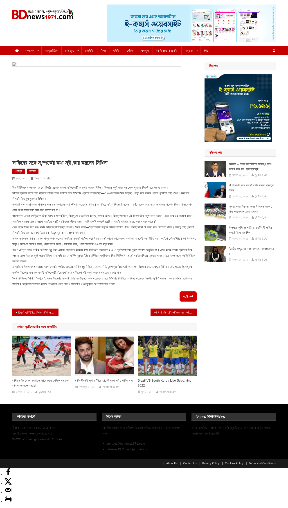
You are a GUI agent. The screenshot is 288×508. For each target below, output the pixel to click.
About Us (172, 463)
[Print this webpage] (8, 501)
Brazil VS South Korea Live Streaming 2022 (164, 383)
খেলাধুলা (144, 51)
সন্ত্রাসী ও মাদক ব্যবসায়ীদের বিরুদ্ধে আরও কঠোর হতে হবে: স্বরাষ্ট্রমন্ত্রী (250, 166)
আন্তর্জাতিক (51, 51)
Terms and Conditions (262, 463)
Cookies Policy (234, 463)
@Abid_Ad (44, 392)
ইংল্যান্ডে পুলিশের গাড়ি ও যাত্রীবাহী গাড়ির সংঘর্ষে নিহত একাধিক (250, 230)
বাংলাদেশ (29, 51)
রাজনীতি (89, 51)
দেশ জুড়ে (69, 51)
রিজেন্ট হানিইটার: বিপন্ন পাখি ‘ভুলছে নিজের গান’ (38, 312)
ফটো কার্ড (188, 296)
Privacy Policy (210, 463)
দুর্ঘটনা (130, 51)
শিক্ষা (103, 51)
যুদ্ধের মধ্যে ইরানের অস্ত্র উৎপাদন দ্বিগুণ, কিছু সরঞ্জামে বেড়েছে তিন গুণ (250, 209)
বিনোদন (32, 171)
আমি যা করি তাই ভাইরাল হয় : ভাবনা (173, 312)
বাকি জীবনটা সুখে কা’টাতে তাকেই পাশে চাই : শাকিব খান (104, 380)
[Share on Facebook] (8, 474)
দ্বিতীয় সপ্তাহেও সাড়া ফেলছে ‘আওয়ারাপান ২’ (251, 251)
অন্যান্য (189, 51)
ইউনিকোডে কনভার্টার (167, 51)
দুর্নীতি (116, 51)
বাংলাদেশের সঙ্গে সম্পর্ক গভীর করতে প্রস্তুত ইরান (251, 187)
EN (206, 51)
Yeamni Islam (44, 178)
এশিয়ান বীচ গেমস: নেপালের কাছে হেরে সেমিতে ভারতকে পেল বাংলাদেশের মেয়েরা (40, 383)
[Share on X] (8, 483)
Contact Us (190, 463)
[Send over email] (8, 492)
